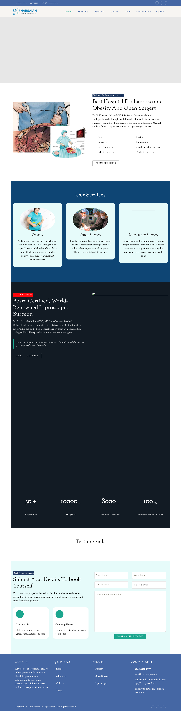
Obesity (99, 669)
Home (68, 11)
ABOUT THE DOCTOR (27, 356)
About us (82, 11)
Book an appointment (24, 573)
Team (127, 11)
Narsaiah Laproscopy (45, 707)
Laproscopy (101, 683)
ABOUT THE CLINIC (106, 163)
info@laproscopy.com (50, 3)
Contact (160, 11)
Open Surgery (102, 676)
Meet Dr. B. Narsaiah (23, 295)
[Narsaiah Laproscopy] (25, 11)
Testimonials (143, 11)
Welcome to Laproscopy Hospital (108, 95)
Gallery (114, 11)
